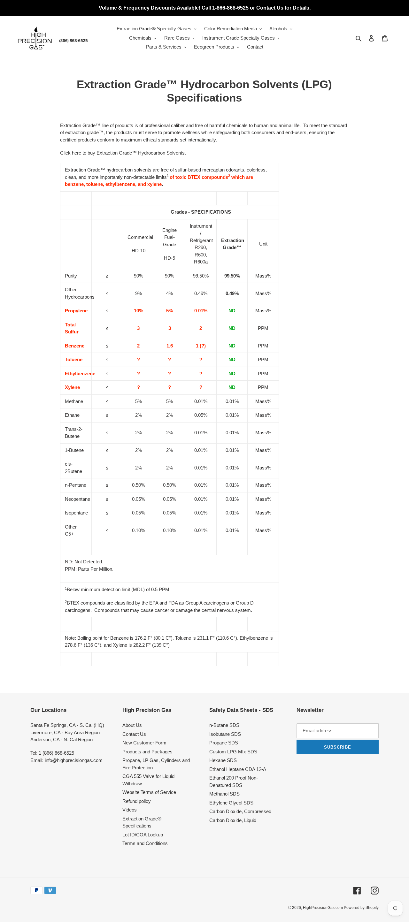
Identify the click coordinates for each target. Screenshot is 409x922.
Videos (129, 809)
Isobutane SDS (225, 734)
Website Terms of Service (149, 792)
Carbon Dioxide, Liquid (232, 820)
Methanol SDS (224, 793)
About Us (132, 725)
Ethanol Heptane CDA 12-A (237, 769)
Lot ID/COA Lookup (142, 834)
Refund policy (136, 801)
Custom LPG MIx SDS (233, 751)
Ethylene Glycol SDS (231, 802)
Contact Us (134, 734)
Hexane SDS (223, 760)
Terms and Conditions (145, 843)
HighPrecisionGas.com (323, 907)
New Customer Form (144, 742)
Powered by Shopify (361, 907)
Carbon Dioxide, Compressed (240, 811)
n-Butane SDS (224, 725)
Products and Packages (147, 751)
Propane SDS (223, 742)
